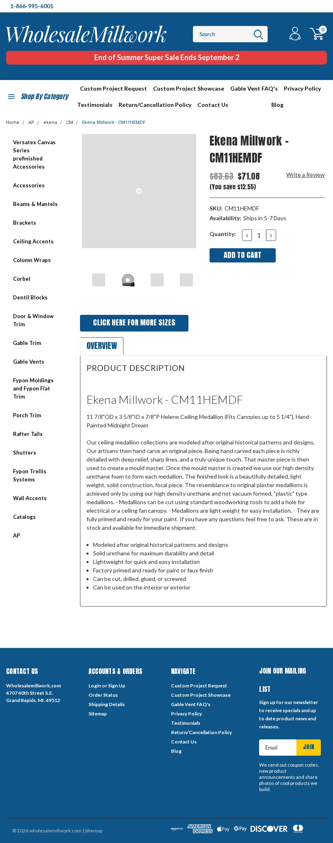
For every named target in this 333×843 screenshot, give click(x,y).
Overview (101, 345)
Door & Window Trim (33, 320)
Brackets (24, 222)
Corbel (21, 278)
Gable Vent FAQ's (254, 88)
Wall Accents (30, 498)
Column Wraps (32, 260)
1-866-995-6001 (31, 5)
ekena (50, 122)
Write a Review (305, 174)
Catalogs (24, 517)
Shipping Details (107, 704)
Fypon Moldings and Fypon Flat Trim (33, 388)
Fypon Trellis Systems (29, 475)
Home (12, 122)
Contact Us (212, 104)
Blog (277, 104)
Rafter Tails (28, 434)
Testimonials (94, 104)
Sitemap (98, 714)
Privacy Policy (302, 88)
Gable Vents (28, 361)
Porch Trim (27, 415)
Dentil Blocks (30, 297)
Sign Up (116, 686)
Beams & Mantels (35, 204)
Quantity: (223, 233)
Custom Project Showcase (188, 88)
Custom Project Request (113, 88)
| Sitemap (92, 831)
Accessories (29, 185)
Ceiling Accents (33, 241)
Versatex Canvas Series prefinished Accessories (34, 154)
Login (95, 686)
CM (69, 122)
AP (31, 122)
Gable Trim (27, 343)
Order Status (103, 695)
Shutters (24, 452)
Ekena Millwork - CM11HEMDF (113, 122)
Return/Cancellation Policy (155, 104)
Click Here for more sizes (134, 322)
